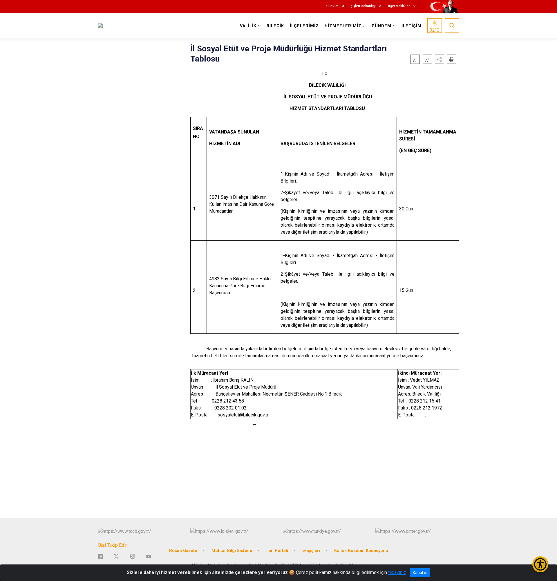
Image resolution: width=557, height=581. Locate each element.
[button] (439, 59)
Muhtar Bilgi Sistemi (231, 550)
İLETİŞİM (412, 26)
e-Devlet (332, 6)
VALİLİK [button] (248, 26)
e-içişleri (311, 550)
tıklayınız (397, 572)
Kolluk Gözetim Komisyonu (361, 550)
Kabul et (420, 572)
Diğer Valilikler (398, 6)
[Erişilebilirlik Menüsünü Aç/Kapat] (540, 564)
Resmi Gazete (183, 550)
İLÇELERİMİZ (304, 26)
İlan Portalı (277, 550)
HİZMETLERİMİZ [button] (343, 26)
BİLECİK (275, 26)
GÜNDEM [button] (381, 26)
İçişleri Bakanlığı (363, 6)
